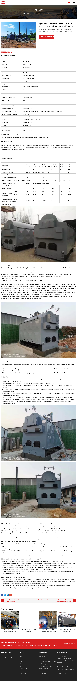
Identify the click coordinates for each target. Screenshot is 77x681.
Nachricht (22, 664)
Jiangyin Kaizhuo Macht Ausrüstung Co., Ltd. (65, 670)
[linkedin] (5, 657)
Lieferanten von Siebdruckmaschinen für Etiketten (66, 661)
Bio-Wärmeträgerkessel (44, 664)
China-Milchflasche (61, 673)
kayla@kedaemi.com (52, 679)
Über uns (22, 659)
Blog (21, 666)
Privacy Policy (23, 673)
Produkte (30, 13)
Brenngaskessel (42, 673)
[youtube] (11, 657)
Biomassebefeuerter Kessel (40, 13)
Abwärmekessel (42, 671)
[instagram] (14, 657)
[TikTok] (17, 657)
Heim (25, 13)
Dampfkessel (41, 656)
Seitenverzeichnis (24, 671)
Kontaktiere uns (68, 643)
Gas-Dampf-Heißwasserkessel (45, 659)
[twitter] (8, 657)
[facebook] (2, 657)
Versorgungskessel (43, 668)
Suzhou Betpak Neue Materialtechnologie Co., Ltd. (64, 657)
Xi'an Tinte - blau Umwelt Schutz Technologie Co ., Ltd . (65, 665)
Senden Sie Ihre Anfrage (47, 36)
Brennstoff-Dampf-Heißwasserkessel (47, 661)
